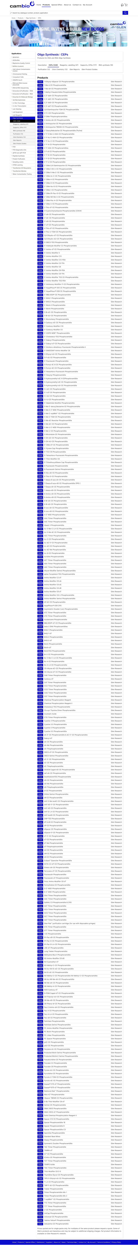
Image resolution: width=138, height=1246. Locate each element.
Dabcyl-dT (45, 738)
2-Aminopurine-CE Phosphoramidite (55, 124)
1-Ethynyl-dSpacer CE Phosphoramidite (56, 82)
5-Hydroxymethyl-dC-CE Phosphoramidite (57, 382)
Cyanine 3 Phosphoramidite (51, 721)
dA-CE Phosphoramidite (50, 742)
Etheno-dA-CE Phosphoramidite (53, 867)
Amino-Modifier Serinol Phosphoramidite (56, 599)
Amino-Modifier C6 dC (50, 585)
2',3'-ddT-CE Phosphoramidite (52, 106)
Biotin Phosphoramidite (50, 644)
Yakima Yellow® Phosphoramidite (54, 1220)
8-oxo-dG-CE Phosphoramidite (53, 511)
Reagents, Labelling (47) (20, 124)
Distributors (40, 1242)
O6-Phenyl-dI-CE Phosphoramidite (54, 1004)
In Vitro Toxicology (19, 103)
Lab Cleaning (17, 109)
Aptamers (16, 57)
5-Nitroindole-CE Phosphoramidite (54, 434)
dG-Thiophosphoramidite (50, 787)
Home (38, 5)
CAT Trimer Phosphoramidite (52, 682)
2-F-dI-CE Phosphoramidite (51, 151)
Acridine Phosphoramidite (51, 557)
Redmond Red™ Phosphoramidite (53, 1091)
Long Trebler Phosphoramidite (52, 951)
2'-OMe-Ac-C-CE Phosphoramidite (54, 176)
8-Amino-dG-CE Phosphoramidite (54, 497)
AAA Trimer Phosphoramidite (52, 518)
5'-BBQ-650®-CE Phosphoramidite (54, 295)
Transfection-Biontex (19, 171)
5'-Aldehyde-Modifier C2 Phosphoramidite (57, 246)
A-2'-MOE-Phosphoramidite (51, 515)
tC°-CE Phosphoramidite (50, 1154)
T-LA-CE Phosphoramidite (51, 1182)
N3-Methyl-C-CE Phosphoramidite (54, 965)
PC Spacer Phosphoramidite (52, 1039)
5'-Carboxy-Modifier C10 (50, 326)
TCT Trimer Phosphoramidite (52, 1161)
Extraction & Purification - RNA (23, 94)
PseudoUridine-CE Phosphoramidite (55, 1060)
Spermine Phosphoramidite (51, 1133)
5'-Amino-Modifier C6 (49, 267)
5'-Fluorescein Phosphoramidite (53, 361)
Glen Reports (17, 140)
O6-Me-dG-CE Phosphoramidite (53, 1000)
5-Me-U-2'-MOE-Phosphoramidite (54, 427)
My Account (87, 5)
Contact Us (77, 5)
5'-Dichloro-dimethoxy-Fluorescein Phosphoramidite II (62, 347)
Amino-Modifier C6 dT (49, 592)
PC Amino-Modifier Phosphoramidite (55, 1028)
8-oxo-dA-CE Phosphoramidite (53, 508)
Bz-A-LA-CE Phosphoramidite (52, 665)
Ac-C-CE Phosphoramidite (51, 539)
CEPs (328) (16, 121)
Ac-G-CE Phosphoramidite (51, 553)
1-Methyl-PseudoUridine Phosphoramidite (57, 92)
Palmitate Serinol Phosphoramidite (54, 1025)
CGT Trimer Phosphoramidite (52, 696)
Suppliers (49, 1242)
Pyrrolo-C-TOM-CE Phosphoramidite (55, 1077)
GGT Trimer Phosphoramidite (52, 920)
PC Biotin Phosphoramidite (51, 1032)
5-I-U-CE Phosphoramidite (51, 400)
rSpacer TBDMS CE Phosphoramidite (55, 1098)
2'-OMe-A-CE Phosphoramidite (53, 179)
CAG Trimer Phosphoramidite (52, 675)
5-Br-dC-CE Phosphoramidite (52, 312)
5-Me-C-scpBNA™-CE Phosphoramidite (56, 413)
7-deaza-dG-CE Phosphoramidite (54, 490)
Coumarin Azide (47, 714)
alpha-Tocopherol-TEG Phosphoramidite (56, 574)
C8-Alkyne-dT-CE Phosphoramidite (54, 672)
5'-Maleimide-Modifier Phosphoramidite (56, 403)
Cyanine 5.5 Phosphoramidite (52, 731)
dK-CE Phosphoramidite (50, 798)
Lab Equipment (18, 112)
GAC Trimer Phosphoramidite (52, 899)
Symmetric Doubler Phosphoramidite (55, 1143)
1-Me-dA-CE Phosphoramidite (52, 89)
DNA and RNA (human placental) (20, 84)
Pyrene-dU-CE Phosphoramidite (53, 1070)
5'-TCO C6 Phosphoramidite (52, 452)
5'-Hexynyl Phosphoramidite (52, 375)
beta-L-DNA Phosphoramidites (53, 626)
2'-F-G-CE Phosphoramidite (51, 155)
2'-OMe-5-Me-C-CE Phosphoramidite (55, 172)
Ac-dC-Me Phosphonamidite (52, 550)
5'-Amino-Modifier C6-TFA (51, 274)
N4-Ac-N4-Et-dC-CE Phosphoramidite (56, 969)
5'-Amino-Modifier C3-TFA (51, 263)
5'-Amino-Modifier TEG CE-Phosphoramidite (58, 277)
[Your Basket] (125, 4)
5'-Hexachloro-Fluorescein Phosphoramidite (58, 372)
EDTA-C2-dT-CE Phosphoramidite (54, 864)
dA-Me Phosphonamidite (50, 745)
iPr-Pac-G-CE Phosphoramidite (53, 941)
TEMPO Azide (46, 1164)
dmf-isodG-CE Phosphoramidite (53, 815)
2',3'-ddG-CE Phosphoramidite (53, 103)
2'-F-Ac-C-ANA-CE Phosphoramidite (55, 138)
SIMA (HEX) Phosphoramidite (52, 1108)
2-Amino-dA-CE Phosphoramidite (54, 120)
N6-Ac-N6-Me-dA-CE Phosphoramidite (56, 979)
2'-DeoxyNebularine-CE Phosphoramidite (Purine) (60, 131)
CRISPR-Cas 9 (17, 80)
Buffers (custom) (18, 66)
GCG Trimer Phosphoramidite (52, 913)
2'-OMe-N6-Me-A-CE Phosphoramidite (56, 197)
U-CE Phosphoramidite (50, 1210)
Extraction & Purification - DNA (23, 91)
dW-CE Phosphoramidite (50, 854)
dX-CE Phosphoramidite (50, 857)
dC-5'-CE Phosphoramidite (51, 759)
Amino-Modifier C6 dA (49, 581)
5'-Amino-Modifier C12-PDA (52, 260)
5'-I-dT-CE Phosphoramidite (52, 392)
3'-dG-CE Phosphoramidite (51, 221)
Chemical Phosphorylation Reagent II (55, 703)
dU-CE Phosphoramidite (50, 850)
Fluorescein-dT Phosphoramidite (53, 878)
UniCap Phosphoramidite (50, 1213)
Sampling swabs (18, 162)
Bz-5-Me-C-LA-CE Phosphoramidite (55, 658)
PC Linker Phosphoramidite (51, 1035)
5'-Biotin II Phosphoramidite (51, 305)
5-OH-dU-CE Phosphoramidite (53, 441)
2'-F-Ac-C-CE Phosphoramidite (53, 141)
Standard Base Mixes (49, 1136)
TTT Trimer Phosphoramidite (52, 1206)
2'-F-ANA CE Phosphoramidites (53, 148)
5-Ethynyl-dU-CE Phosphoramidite (54, 354)
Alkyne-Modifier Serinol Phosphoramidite (57, 571)
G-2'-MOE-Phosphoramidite (51, 888)
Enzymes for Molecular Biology (23, 97)
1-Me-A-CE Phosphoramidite (52, 85)
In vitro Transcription (19, 106)
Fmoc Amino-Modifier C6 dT (52, 881)
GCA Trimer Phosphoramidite (52, 909)
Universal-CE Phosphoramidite (53, 1217)
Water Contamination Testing (22, 174)
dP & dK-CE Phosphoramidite (52, 822)
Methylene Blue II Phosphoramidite (54, 955)
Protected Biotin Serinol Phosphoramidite (57, 1053)
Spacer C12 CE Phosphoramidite (53, 1119)
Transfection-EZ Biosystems (22, 168)
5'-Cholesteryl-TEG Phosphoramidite (55, 337)
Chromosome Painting (20, 74)
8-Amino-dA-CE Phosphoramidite (54, 494)
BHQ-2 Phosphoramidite (50, 637)
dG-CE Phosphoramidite (50, 780)
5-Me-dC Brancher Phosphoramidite (55, 420)
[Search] (125, 13)
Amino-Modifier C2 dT (49, 578)
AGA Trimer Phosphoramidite (52, 564)
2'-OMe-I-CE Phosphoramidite (52, 190)
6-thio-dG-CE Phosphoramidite (53, 473)
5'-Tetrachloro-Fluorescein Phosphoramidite (58, 455)
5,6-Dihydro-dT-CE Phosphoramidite (55, 235)
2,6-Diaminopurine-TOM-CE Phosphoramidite (58, 110)
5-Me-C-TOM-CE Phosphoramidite (54, 417)
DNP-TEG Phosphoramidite (51, 819)
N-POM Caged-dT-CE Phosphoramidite (56, 993)
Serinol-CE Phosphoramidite (52, 1105)
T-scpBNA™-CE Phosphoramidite (53, 1199)
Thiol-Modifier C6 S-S (49, 1171)
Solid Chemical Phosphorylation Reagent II (57, 1115)
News (63, 1242)
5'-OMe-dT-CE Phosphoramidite (53, 445)
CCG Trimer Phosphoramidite (52, 689)
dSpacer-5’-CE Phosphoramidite (53, 833)
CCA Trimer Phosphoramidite (52, 686)
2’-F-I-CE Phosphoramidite (51, 113)
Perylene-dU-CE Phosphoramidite (54, 1049)
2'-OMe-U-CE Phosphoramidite (53, 204)
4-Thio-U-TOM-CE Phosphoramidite (55, 232)
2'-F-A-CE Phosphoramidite (51, 144)
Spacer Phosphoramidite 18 (51, 1122)
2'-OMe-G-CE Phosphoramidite (53, 183)
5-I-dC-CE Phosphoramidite (52, 389)
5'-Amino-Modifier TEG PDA (52, 281)
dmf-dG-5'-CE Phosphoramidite (53, 805)
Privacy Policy (116, 1242)
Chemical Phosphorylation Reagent (54, 700)
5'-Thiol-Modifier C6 (49, 459)
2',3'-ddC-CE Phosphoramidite (53, 99)
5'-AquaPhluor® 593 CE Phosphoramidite (57, 288)
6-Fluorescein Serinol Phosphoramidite (56, 469)
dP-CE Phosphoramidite (50, 826)
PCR (14, 147)
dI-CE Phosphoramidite (50, 791)
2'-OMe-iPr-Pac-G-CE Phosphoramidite (56, 193)
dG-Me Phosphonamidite (50, 784)
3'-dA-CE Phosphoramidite (51, 214)
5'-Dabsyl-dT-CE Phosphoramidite (54, 344)
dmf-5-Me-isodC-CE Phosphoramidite (55, 801)
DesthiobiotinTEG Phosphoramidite (54, 777)
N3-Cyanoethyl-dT (48, 962)
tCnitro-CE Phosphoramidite (52, 1157)
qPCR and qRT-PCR (19, 153)
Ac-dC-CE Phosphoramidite (51, 546)
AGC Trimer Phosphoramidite (52, 567)
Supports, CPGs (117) (19, 127)
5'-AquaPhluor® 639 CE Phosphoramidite (57, 291)
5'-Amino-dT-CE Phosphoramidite (54, 249)
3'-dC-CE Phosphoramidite (51, 218)
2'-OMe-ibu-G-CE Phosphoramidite (54, 186)
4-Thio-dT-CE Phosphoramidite (53, 228)
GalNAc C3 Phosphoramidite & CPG (55, 902)
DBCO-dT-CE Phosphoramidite (53, 752)
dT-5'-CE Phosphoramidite (51, 836)
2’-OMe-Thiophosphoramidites (52, 117)
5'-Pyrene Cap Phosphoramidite (53, 448)
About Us (67, 5)
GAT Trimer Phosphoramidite (52, 906)
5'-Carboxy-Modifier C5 (50, 330)
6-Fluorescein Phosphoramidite (53, 466)
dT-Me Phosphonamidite (50, 843)
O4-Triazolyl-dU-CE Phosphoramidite (55, 997)
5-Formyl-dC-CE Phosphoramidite (54, 368)
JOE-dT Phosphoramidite (50, 948)
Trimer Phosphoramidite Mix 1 (52, 1192)
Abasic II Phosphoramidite (51, 525)
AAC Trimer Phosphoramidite (52, 522)
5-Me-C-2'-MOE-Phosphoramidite (54, 410)
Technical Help (72, 1242)
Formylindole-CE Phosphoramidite (54, 885)
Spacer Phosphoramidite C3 (52, 1129)
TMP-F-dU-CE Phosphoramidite (53, 1185)
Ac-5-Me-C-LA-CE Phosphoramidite (55, 529)
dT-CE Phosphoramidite (50, 840)
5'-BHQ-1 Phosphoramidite (51, 298)
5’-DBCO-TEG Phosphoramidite (53, 242)
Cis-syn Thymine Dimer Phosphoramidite (56, 710)
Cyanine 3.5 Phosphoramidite (52, 724)
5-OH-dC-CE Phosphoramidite (53, 438)
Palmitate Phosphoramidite (51, 1021)
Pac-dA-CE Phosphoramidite (52, 1018)
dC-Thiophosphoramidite (50, 766)
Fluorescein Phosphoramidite (52, 874)
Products (20, 18)
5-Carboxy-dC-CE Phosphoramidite (55, 323)
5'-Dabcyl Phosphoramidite (51, 340)
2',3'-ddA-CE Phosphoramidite (52, 96)
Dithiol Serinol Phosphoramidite (53, 794)
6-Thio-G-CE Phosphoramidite (52, 476)
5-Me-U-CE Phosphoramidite (52, 431)
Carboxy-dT (45, 679)
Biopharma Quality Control (21, 63)
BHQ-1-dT (45, 633)
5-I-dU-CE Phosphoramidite (52, 396)
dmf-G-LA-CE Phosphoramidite (53, 812)
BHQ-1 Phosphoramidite (50, 630)
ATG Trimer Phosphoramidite (52, 616)
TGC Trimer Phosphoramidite (52, 1168)
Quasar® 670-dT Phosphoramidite (54, 1087)
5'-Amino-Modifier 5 (49, 253)
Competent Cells (18, 77)
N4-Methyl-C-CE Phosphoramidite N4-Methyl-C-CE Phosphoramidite (67, 976)
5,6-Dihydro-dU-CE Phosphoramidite (55, 239)
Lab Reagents (17, 115)
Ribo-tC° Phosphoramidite (51, 1095)
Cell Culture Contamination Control (21, 70)
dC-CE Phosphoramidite (50, 763)
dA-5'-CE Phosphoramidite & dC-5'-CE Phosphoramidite (62, 735)
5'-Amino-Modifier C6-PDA (51, 270)
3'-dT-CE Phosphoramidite (51, 225)
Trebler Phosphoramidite (50, 1189)
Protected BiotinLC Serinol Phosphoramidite (58, 1056)
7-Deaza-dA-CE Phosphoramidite (54, 487)
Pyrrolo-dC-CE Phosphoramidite (53, 1081)
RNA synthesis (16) (19, 130)
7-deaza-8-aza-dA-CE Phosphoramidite (56, 480)
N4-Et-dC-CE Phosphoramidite (53, 972)
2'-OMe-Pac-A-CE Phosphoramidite (55, 200)
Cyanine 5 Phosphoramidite (51, 728)
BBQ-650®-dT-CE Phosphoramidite (54, 623)
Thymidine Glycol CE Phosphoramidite (56, 1175)
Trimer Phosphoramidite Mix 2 (52, 1196)
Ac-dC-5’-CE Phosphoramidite (52, 543)
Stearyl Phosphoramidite (50, 1140)
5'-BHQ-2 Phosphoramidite (51, 302)
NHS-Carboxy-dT (48, 990)
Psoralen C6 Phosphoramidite (52, 1067)
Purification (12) (18, 134)
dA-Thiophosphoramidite (50, 749)
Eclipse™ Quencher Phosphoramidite (55, 861)
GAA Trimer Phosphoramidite (52, 895)
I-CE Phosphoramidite (49, 934)
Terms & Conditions (103, 1242)
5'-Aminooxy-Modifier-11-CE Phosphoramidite (58, 284)
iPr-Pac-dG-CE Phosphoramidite (53, 937)
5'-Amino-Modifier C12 (50, 256)
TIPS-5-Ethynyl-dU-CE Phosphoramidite (56, 1178)
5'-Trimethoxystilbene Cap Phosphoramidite (58, 462)
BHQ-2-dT (45, 640)
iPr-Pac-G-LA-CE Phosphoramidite (54, 944)
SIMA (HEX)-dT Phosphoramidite (53, 1112)
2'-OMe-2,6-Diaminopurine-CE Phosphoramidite (59, 165)
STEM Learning (18, 165)
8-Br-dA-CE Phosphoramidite (52, 501)
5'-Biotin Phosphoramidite (51, 309)
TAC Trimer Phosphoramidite (52, 1147)
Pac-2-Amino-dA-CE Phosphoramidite (55, 1007)
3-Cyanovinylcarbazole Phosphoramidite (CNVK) (60, 211)
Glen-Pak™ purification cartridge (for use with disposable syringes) (66, 923)
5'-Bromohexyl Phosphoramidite (53, 319)
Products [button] (46, 5)
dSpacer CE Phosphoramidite (52, 829)
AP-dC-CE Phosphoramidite (51, 602)
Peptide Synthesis (19, 156)
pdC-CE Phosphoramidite (51, 1042)
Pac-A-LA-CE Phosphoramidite (53, 1014)
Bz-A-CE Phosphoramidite (51, 661)
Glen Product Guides (19, 143)
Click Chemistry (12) (19, 137)
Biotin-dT (44, 647)
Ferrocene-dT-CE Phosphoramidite (54, 871)
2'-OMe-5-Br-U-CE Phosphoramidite (55, 169)
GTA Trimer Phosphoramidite (52, 927)
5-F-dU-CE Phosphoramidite (52, 358)
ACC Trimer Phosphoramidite (52, 536)
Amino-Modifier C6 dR (49, 588)
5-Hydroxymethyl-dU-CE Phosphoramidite (57, 385)
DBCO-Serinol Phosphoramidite (53, 756)
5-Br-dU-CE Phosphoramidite (52, 316)
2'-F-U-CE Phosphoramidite (51, 162)
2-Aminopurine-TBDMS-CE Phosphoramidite (58, 127)
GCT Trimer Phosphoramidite (52, 916)
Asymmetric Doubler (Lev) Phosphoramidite (58, 609)
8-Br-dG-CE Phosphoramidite (52, 504)
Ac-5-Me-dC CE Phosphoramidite (54, 532)
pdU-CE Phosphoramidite (51, 1046)
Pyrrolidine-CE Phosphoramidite (53, 1074)
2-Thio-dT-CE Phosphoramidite (53, 207)
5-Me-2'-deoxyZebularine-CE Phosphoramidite (59, 406)
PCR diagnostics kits (19, 150)
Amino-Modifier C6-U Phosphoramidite (56, 595)
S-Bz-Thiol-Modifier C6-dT (51, 1102)
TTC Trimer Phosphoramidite (52, 1203)
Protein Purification (19, 159)
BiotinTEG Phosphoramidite (51, 651)
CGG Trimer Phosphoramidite (52, 693)
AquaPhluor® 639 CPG (50, 606)
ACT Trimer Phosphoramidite (52, 560)
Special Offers (56, 5)
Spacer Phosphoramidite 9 (51, 1126)
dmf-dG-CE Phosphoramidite (52, 808)
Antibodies (16, 60)
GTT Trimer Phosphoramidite (52, 930)
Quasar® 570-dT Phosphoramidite (54, 1084)
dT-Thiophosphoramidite (50, 847)
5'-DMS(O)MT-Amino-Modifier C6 (54, 351)
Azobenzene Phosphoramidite (52, 620)
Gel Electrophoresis (19, 100)
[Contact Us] (122, 4)
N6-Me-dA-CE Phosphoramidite (53, 983)
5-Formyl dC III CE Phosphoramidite (55, 365)
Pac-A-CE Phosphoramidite (51, 1011)
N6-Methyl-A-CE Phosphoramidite (54, 986)
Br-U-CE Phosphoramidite (51, 654)
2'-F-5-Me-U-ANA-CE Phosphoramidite (56, 134)
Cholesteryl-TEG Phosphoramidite (54, 707)
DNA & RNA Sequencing (21, 88)
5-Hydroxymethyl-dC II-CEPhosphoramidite (58, 379)
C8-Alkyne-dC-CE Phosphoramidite (55, 668)
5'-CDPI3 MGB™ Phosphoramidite (54, 333)
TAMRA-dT (45, 1150)
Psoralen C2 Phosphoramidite (52, 1063)
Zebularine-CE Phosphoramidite (53, 1224)
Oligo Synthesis (31, 18)
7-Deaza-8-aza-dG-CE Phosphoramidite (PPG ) (59, 483)
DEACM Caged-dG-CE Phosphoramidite (56, 770)
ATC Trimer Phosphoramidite (52, 613)
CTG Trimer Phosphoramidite (52, 717)
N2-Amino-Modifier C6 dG (51, 958)
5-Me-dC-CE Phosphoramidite (52, 424)
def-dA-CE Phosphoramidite (52, 773)
